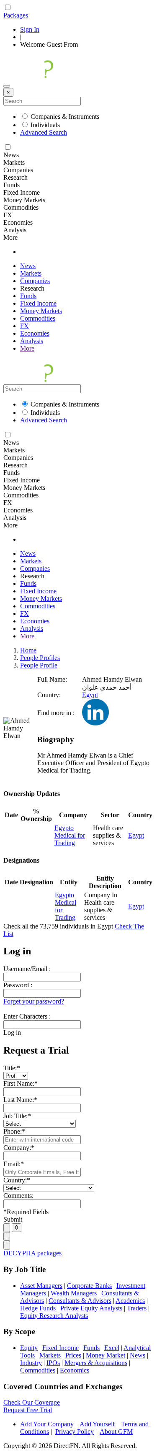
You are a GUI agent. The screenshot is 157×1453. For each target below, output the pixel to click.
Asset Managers (41, 1285)
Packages (15, 15)
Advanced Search (43, 132)
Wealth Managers (74, 1293)
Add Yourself (97, 1424)
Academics (130, 1300)
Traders (137, 1308)
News (28, 265)
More (27, 348)
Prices (73, 1355)
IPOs (53, 1362)
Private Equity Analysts (91, 1308)
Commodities (37, 318)
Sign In (29, 29)
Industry (31, 1362)
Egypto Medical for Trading (69, 835)
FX (24, 325)
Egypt (90, 694)
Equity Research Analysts (54, 1315)
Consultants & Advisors (80, 1300)
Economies (34, 333)
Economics (74, 1370)
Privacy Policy (74, 1431)
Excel (111, 1347)
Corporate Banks (89, 1285)
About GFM (116, 1431)
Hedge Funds (38, 1308)
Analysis (31, 340)
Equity (29, 1347)
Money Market (105, 1355)
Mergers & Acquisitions (95, 1362)
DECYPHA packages (32, 1253)
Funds (28, 295)
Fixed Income (38, 303)
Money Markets (41, 310)
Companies (35, 280)
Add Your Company (47, 1424)
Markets (30, 273)
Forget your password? (33, 1001)
